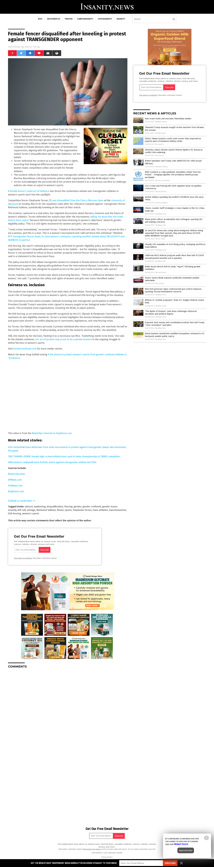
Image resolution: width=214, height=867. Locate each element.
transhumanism (117, 510)
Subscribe (170, 863)
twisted (68, 19)
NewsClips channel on (51, 433)
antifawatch (53, 19)
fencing (68, 506)
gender (77, 506)
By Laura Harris (161, 191)
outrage (31, 510)
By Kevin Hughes (162, 203)
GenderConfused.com (24, 348)
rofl (40, 19)
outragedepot (105, 19)
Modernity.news (16, 474)
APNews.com (15, 479)
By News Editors (161, 122)
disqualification (55, 506)
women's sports (30, 513)
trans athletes (100, 510)
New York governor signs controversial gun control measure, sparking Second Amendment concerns (173, 290)
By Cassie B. (159, 144)
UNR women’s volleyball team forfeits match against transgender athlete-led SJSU (52, 462)
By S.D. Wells (160, 239)
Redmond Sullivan (46, 510)
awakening (40, 506)
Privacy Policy (107, 857)
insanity (121, 19)
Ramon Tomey (32, 47)
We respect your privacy (92, 849)
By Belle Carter (161, 306)
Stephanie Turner (82, 510)
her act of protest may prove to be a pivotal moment (63, 339)
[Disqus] (67, 707)
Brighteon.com (16, 491)
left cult (22, 510)
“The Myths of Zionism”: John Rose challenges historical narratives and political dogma (171, 312)
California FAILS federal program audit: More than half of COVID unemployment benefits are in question (174, 256)
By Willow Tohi (160, 133)
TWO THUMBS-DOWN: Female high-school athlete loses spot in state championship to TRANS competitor (64, 456)
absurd (29, 506)
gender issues (109, 506)
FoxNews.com (15, 485)
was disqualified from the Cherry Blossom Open (78, 200)
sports (68, 510)
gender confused (92, 506)
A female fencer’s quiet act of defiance (28, 191)
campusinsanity (85, 19)
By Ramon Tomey (161, 167)
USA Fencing (14, 513)
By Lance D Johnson (163, 180)
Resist (60, 510)
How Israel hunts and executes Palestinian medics (168, 118)
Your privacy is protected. (23, 558)
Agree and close (185, 850)
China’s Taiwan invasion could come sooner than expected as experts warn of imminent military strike (173, 139)
